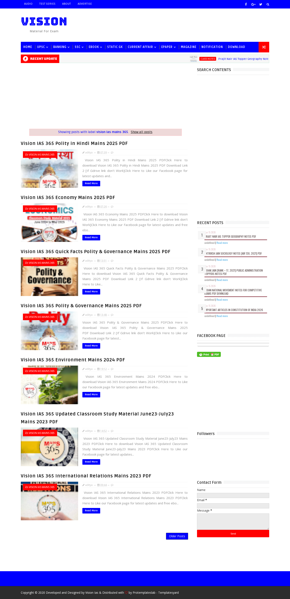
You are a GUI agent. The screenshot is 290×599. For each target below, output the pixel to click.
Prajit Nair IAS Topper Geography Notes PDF (238, 59)
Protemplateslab (144, 593)
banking (59, 47)
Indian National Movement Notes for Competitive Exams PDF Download (233, 292)
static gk (115, 47)
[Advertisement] (191, 24)
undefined (209, 242)
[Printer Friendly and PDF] (209, 354)
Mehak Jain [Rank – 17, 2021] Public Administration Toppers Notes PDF (233, 272)
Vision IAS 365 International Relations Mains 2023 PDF (86, 476)
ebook (94, 47)
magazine (188, 47)
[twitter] (261, 4)
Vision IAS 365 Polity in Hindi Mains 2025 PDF (74, 143)
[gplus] (253, 4)
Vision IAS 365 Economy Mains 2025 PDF (68, 197)
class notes (198, 58)
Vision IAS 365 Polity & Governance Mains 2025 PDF (81, 306)
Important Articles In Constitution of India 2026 (233, 310)
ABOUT (66, 4)
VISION (44, 21)
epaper (167, 47)
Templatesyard (168, 593)
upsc (41, 47)
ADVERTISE (85, 4)
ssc (77, 47)
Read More (91, 183)
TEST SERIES (47, 4)
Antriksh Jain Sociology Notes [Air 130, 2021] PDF (233, 253)
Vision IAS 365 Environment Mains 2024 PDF (73, 360)
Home (27, 47)
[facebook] (246, 4)
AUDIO (28, 4)
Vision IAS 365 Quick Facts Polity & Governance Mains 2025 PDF (95, 251)
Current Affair (140, 47)
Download (236, 47)
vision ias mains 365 (42, 154)
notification (212, 47)
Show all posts (141, 132)
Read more (222, 242)
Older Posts (177, 536)
